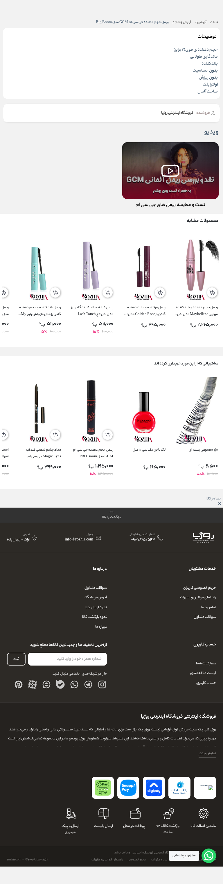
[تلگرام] (88, 684)
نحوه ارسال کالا (96, 607)
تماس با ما (208, 607)
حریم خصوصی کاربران (199, 588)
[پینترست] (18, 684)
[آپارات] (32, 684)
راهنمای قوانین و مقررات (198, 598)
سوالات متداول (205, 617)
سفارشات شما (206, 664)
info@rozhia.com (79, 540)
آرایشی (200, 22)
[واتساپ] (74, 684)
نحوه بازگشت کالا (94, 617)
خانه (214, 22)
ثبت (16, 659)
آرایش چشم (181, 22)
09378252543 (143, 540)
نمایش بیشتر (207, 754)
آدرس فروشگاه (95, 598)
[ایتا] (46, 684)
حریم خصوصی (137, 859)
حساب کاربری (206, 683)
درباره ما (101, 627)
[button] (111, 515)
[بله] (60, 684)
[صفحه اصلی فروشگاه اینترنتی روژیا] (203, 538)
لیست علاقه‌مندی (203, 673)
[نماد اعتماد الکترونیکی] (205, 788)
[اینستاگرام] (102, 684)
